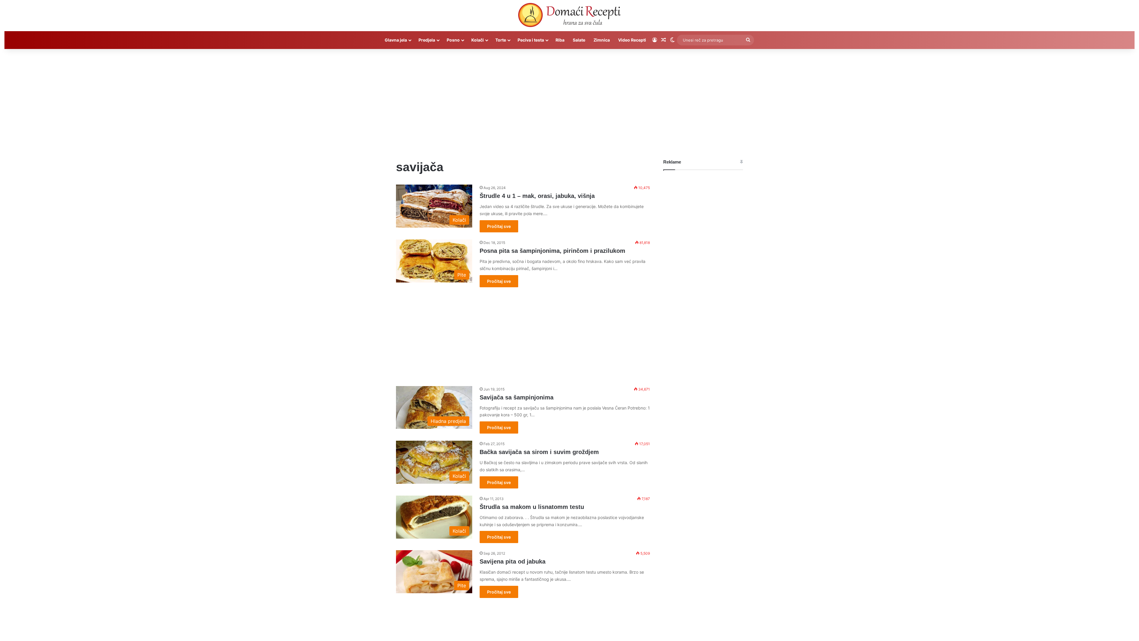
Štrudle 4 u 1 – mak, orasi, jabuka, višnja (537, 196)
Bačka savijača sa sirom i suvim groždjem (539, 452)
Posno (453, 39)
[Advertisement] (569, 99)
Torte (500, 39)
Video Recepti (632, 39)
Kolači (477, 39)
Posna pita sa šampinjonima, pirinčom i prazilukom (552, 250)
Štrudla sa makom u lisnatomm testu (532, 507)
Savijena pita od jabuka (512, 561)
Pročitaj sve (499, 226)
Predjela (427, 39)
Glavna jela (396, 39)
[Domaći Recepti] (569, 16)
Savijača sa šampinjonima (516, 397)
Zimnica (602, 39)
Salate (579, 39)
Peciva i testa (531, 39)
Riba (560, 39)
